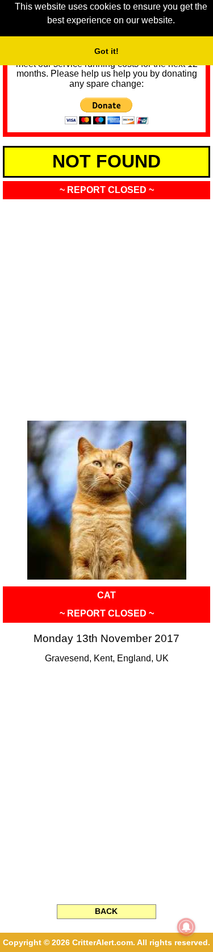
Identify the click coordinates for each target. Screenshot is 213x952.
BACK (106, 911)
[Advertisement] (106, 306)
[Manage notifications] (186, 927)
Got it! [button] (106, 51)
